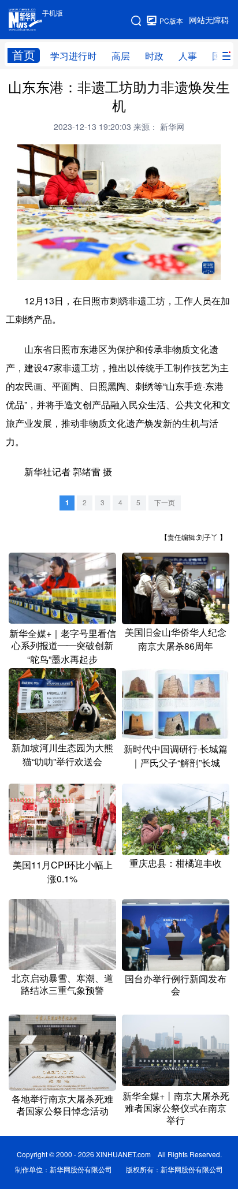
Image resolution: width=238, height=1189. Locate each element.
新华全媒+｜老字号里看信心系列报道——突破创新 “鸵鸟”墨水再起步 (62, 646)
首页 (23, 55)
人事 (187, 56)
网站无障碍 (209, 20)
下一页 (164, 502)
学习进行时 (73, 56)
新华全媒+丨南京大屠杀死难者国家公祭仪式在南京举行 (175, 1108)
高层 (120, 56)
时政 (154, 56)
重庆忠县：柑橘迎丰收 (175, 863)
